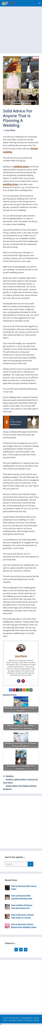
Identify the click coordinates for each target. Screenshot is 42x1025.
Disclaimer (28, 1020)
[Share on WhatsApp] (27, 689)
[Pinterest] (23, 681)
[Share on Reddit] (24, 689)
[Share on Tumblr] (20, 689)
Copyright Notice (27, 1018)
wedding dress (10, 184)
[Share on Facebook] (10, 689)
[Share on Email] (30, 689)
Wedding (9, 776)
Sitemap (36, 1020)
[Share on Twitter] (17, 689)
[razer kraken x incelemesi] (21, 1024)
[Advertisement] (21, 28)
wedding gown (21, 166)
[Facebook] (18, 681)
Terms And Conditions (15, 1020)
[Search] (30, 864)
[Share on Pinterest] (13, 689)
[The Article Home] (9, 3)
